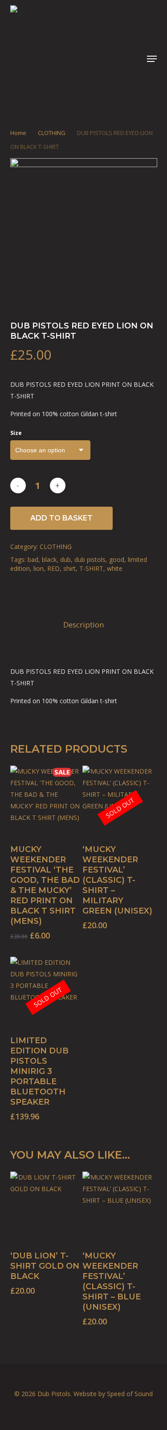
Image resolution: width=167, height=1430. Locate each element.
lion (38, 568)
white (114, 568)
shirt (69, 568)
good (116, 559)
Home (18, 133)
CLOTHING (51, 133)
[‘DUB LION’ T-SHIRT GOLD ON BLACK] (45, 1207)
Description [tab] (83, 624)
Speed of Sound (130, 1393)
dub (65, 559)
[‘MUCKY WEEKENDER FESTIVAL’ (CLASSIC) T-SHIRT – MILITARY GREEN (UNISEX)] (117, 801)
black (49, 559)
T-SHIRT (91, 568)
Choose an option (40, 450)
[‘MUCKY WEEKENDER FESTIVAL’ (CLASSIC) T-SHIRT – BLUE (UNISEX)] (117, 1207)
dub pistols (90, 559)
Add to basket (61, 518)
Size (16, 433)
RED (53, 568)
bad (33, 559)
